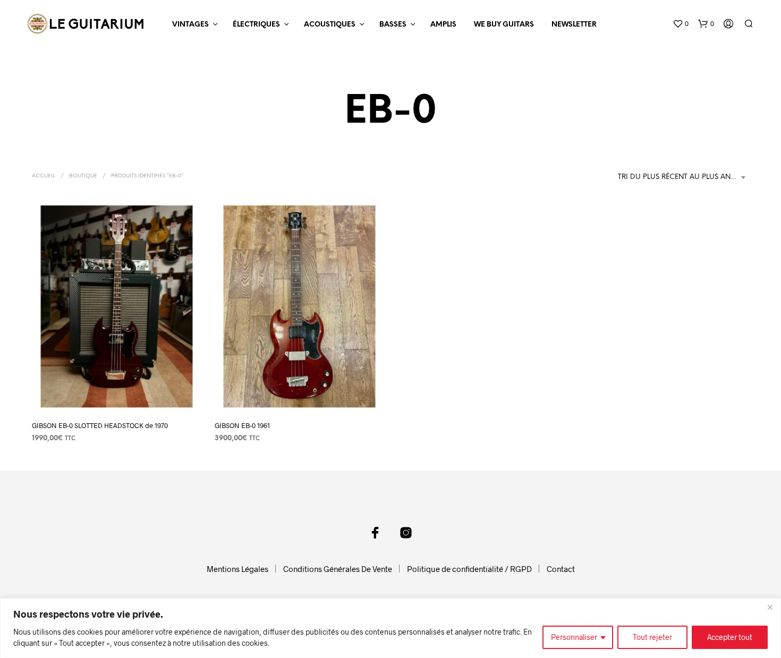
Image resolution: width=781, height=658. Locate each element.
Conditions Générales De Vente (337, 569)
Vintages (190, 24)
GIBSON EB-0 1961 (242, 425)
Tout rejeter (652, 637)
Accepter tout (729, 637)
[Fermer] (769, 607)
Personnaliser (574, 637)
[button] (681, 24)
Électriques (256, 24)
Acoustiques (329, 24)
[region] (390, 628)
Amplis (443, 24)
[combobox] (683, 177)
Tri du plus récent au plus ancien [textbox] (682, 177)
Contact (561, 569)
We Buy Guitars (504, 24)
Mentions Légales (237, 569)
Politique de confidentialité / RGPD (469, 569)
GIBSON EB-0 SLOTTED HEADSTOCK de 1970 (100, 425)
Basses (392, 24)
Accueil (43, 176)
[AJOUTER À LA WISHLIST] (116, 391)
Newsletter (574, 24)
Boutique (83, 176)
